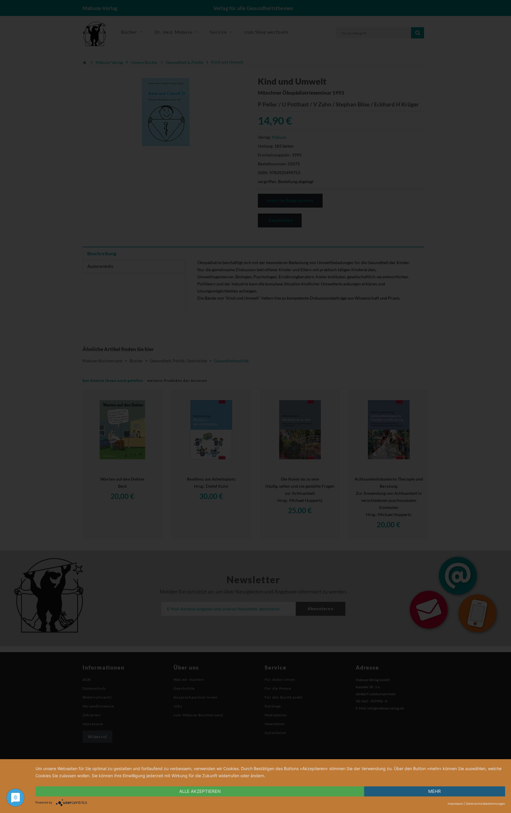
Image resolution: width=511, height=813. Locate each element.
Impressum (455, 803)
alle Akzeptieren (200, 791)
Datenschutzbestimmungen (485, 803)
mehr (434, 791)
